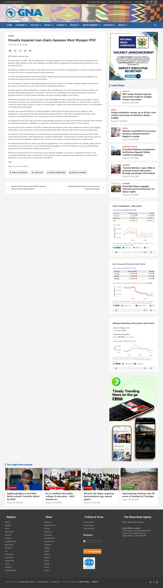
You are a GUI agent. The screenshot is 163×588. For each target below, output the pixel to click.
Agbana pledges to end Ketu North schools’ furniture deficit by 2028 (23, 496)
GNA (26, 45)
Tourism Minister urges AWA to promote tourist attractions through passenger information (139, 171)
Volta (7, 564)
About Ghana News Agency (96, 2)
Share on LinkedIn (79, 172)
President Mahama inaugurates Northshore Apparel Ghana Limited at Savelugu (138, 152)
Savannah (9, 554)
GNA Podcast (127, 2)
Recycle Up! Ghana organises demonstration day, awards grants (99, 496)
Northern (8, 548)
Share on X (38, 172)
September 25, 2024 (16, 45)
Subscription (139, 2)
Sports (73, 25)
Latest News (118, 85)
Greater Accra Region (21, 166)
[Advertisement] (55, 214)
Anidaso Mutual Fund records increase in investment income (84, 187)
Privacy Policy (88, 528)
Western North (11, 570)
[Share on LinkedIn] (25, 51)
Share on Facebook (19, 172)
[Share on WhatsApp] (20, 51)
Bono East (9, 532)
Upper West (9, 561)
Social (47, 25)
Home (9, 25)
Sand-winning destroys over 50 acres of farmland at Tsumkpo (138, 495)
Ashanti (8, 525)
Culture (47, 528)
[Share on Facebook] (10, 51)
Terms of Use (88, 522)
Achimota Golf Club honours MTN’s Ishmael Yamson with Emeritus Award (28, 187)
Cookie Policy (88, 525)
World (121, 25)
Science (60, 25)
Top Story (61, 488)
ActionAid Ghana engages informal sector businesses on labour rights (138, 189)
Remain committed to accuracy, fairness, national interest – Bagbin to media (139, 134)
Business (47, 522)
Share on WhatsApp (57, 172)
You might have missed (19, 464)
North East (9, 545)
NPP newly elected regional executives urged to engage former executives (137, 97)
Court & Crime (49, 525)
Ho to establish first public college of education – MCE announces (59, 496)
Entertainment (90, 25)
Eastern (8, 538)
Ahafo (7, 522)
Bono (7, 528)
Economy (20, 25)
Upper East (9, 557)
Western (8, 567)
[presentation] (152, 464)
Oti (6, 551)
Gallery (47, 548)
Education (12, 488)
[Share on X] (15, 51)
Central (8, 535)
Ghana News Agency (27, 582)
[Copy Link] (30, 51)
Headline (126, 147)
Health (46, 551)
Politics (34, 25)
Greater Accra (10, 541)
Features (108, 25)
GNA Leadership (114, 2)
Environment (128, 488)
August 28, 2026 (128, 103)
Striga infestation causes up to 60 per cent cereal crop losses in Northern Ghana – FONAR (133, 115)
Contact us (55, 582)
